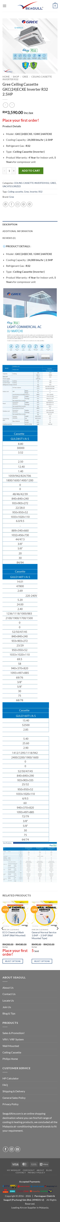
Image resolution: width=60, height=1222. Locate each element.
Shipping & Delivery (13, 1091)
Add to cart (31, 170)
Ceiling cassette (15, 191)
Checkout (29, 1170)
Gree (26, 191)
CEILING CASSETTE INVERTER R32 (31, 183)
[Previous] (3, 935)
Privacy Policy (10, 1104)
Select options (13, 961)
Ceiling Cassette (11, 1052)
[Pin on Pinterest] (23, 204)
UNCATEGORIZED (11, 186)
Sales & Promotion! (13, 1033)
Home (6, 76)
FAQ (5, 1084)
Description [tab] (9, 224)
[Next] (57, 935)
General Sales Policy (14, 1097)
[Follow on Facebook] (5, 1149)
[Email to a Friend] (17, 204)
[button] (4, 6)
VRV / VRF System (13, 1039)
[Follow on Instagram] (11, 1149)
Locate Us (8, 1000)
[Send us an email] (17, 1149)
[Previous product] (11, 105)
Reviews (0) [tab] (9, 238)
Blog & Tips (8, 1013)
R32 (40, 191)
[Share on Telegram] (29, 204)
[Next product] (5, 105)
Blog (49, 1170)
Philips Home (10, 1058)
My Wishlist (14, 1170)
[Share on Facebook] (11, 204)
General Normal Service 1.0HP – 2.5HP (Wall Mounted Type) (44, 935)
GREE (25, 76)
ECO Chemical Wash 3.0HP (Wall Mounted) (14, 934)
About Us (8, 987)
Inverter (34, 191)
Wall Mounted (10, 1045)
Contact (21, 1172)
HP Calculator (10, 1078)
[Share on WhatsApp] (5, 204)
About (40, 1170)
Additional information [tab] (17, 231)
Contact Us (9, 994)
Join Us (6, 1007)
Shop (16, 76)
